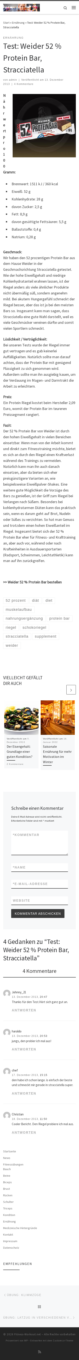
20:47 (43, 996)
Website (21, 900)
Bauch (7, 1169)
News (6, 1158)
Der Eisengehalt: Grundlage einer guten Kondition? (19, 751)
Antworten (24, 1010)
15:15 (43, 1075)
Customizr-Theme (63, 1340)
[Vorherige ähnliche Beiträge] (61, 689)
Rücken (7, 1195)
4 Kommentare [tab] (39, 970)
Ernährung (18, 23)
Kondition (9, 1215)
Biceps (7, 1182)
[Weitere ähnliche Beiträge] (71, 689)
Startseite (9, 1151)
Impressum (10, 1241)
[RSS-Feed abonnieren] (39, 1352)
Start (6, 23)
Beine (6, 1176)
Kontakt (8, 1234)
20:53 (43, 1036)
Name (19, 867)
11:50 (43, 1119)
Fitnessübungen (13, 1164)
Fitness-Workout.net (27, 1334)
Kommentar (26, 835)
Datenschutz (11, 1248)
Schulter (8, 1202)
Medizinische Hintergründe (20, 1228)
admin (13, 79)
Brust (6, 1189)
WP (26, 1340)
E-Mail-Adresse (30, 884)
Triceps (7, 1208)
